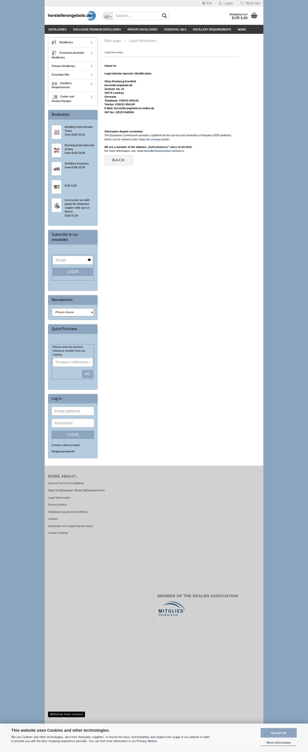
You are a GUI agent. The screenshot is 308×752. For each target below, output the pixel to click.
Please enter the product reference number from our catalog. (69, 350)
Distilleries (57, 29)
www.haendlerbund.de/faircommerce (160, 151)
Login (73, 272)
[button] (207, 3)
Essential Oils (175, 29)
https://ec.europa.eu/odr (154, 139)
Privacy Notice (147, 741)
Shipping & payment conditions (68, 512)
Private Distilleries (143, 29)
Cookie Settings (58, 532)
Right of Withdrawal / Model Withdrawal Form (76, 490)
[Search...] (164, 16)
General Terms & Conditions (66, 483)
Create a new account (66, 445)
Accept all (278, 733)
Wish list (252, 3)
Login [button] (227, 3)
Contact (53, 519)
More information (279, 742)
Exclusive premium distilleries (97, 29)
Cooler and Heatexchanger (63, 99)
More (242, 29)
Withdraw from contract (66, 714)
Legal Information (59, 497)
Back (118, 160)
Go (87, 374)
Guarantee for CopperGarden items (70, 526)
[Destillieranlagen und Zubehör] (72, 16)
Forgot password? (63, 451)
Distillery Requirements (212, 29)
